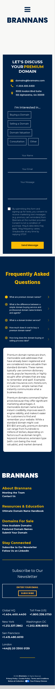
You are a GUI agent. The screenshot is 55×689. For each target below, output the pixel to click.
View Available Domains (17, 525)
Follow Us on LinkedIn (15, 550)
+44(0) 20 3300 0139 (16, 648)
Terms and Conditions (40, 679)
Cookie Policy (24, 679)
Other (33, 141)
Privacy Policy (11, 679)
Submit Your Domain (14, 532)
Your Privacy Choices (38, 681)
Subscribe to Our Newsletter (19, 547)
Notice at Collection (16, 681)
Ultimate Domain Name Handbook (23, 511)
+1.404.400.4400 (14, 614)
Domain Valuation (20, 132)
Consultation (17, 141)
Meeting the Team (13, 492)
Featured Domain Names (17, 529)
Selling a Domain (19, 123)
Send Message (29, 245)
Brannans (23, 676)
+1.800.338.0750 (41, 614)
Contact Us (8, 496)
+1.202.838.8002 (37, 625)
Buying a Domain (19, 114)
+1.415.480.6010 (12, 637)
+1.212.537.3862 (12, 625)
